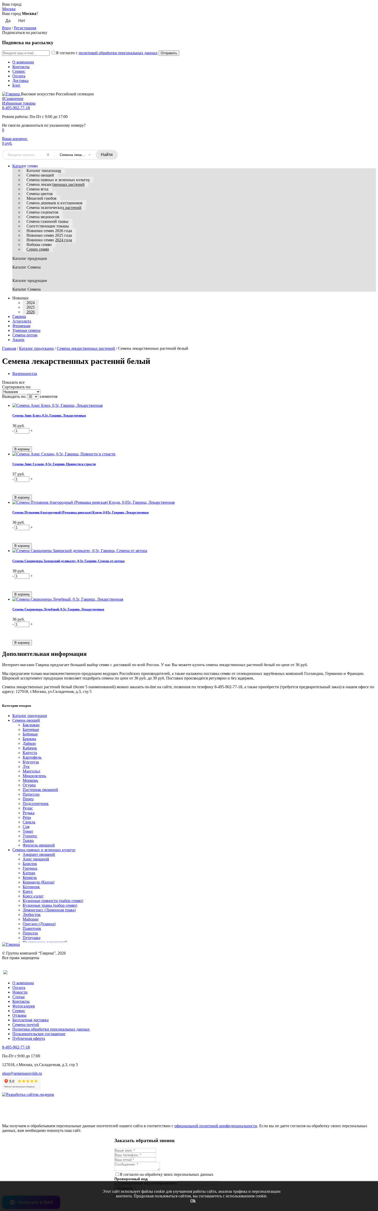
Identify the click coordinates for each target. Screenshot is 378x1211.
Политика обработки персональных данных (51, 1029)
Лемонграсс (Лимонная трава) (49, 910)
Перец (28, 799)
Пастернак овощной (40, 789)
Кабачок (30, 748)
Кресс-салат (33, 896)
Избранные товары (18, 103)
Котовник (31, 887)
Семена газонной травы (47, 221)
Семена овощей (40, 175)
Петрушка (31, 937)
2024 (30, 302)
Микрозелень (34, 776)
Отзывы (19, 1015)
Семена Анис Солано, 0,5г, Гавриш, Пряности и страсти (54, 464)
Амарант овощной (39, 854)
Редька (28, 813)
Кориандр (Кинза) (38, 882)
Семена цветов (39, 193)
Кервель (30, 877)
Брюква (29, 739)
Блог (16, 85)
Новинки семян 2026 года (49, 230)
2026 (30, 312)
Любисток (32, 914)
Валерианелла (24, 373)
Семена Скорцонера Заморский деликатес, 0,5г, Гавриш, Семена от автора (68, 561)
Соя (26, 826)
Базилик (30, 863)
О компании (23, 62)
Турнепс (30, 836)
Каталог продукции (43, 170)
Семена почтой (25, 1024)
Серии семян (37, 249)
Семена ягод (37, 189)
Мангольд (31, 771)
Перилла (30, 933)
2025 (30, 307)
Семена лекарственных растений (55, 184)
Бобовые (30, 734)
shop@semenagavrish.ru (22, 1073)
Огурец (29, 785)
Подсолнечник (36, 803)
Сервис (18, 71)
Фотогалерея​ (23, 1006)
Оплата (18, 76)
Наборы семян (39, 244)
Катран (29, 873)
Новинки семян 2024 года (49, 240)
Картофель (32, 757)
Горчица (30, 868)
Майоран (31, 919)
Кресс (28, 891)
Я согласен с (107, 53)
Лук (26, 766)
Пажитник (32, 928)
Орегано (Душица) (39, 924)
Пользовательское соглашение (38, 1034)
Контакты (21, 67)
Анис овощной (36, 859)
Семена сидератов (42, 212)
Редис (28, 808)
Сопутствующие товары (47, 226)
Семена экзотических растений (54, 207)
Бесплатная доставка (30, 1020)
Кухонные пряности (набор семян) (53, 900)
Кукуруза (31, 762)
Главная (9, 348)
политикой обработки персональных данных (118, 53)
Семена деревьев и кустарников (54, 203)
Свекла (29, 822)
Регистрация (25, 28)
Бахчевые (31, 729)
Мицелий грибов (41, 198)
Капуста (30, 752)
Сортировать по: (16, 387)
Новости (20, 992)
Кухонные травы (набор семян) (50, 905)
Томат (28, 831)
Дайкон (29, 743)
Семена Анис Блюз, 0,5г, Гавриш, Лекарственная (49, 415)
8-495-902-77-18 (16, 108)
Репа (27, 817)
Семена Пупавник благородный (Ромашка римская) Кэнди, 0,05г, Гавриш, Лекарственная (80, 512)
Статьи (18, 997)
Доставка (20, 80)
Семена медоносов (42, 217)
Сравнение (12, 98)
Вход (6, 28)
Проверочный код (131, 1179)
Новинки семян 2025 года (49, 235)
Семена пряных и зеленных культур (57, 180)
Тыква (28, 840)
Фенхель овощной (39, 845)
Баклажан (31, 725)
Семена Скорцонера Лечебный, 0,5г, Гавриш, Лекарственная (58, 609)
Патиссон (31, 794)
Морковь (30, 780)
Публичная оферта (28, 1038)
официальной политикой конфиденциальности (215, 1126)
